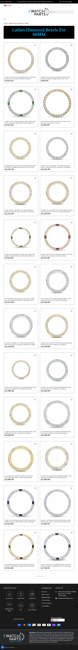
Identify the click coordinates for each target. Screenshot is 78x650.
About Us (44, 592)
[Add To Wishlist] (35, 45)
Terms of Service (47, 603)
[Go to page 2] (43, 576)
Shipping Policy (46, 597)
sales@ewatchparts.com (65, 598)
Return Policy (45, 594)
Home (5, 23)
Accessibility (45, 606)
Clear (70, 12)
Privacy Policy (46, 600)
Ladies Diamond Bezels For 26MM (18, 23)
